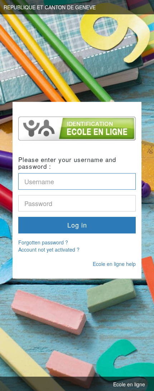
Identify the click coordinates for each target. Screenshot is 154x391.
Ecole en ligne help (114, 263)
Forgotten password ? (43, 242)
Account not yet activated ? (49, 249)
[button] (77, 225)
